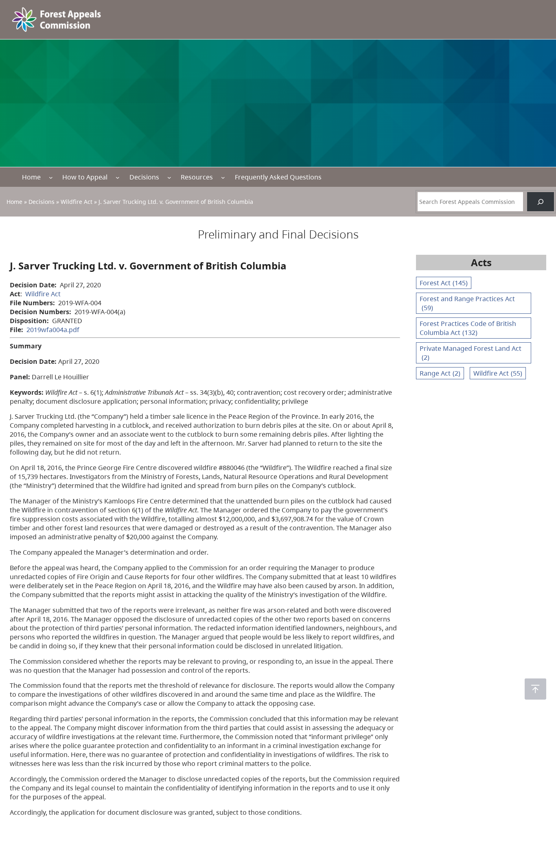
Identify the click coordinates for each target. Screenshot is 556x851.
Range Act (440, 373)
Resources (197, 177)
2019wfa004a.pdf (52, 329)
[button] (535, 689)
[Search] (540, 201)
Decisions (144, 177)
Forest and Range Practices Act (467, 303)
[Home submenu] (51, 177)
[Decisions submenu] (169, 177)
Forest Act (444, 282)
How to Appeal (84, 177)
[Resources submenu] (223, 177)
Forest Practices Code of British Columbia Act (468, 328)
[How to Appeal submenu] (118, 177)
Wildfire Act (76, 202)
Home (31, 177)
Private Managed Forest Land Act (470, 353)
